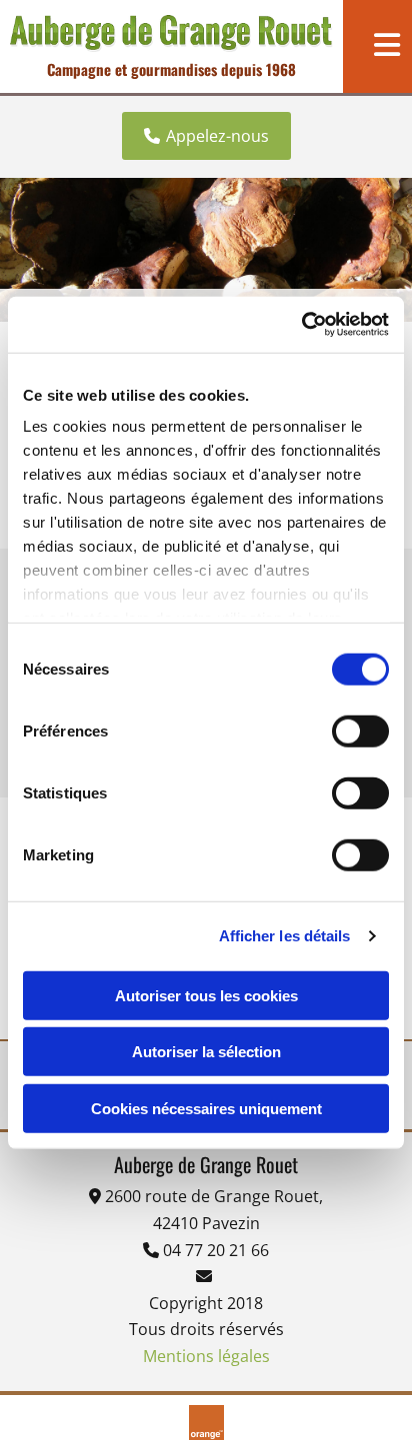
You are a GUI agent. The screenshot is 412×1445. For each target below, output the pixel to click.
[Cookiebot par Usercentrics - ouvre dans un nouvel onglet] (301, 325)
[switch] (360, 730)
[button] (206, 136)
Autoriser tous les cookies (206, 994)
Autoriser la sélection (206, 1051)
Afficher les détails (285, 935)
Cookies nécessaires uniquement (206, 1107)
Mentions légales (206, 1356)
